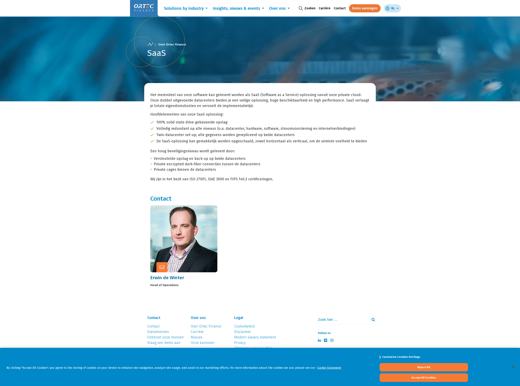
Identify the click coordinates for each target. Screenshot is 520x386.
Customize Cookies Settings (401, 356)
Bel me (188, 228)
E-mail (188, 238)
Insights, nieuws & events (236, 8)
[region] (260, 367)
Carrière (324, 8)
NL (393, 8)
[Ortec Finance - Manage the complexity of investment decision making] (150, 44)
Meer (187, 248)
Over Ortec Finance (172, 44)
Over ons (277, 8)
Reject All (423, 367)
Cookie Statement (329, 368)
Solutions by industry (184, 8)
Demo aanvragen (364, 8)
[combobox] (341, 319)
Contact (340, 8)
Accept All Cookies (424, 377)
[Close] (513, 366)
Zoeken (371, 320)
